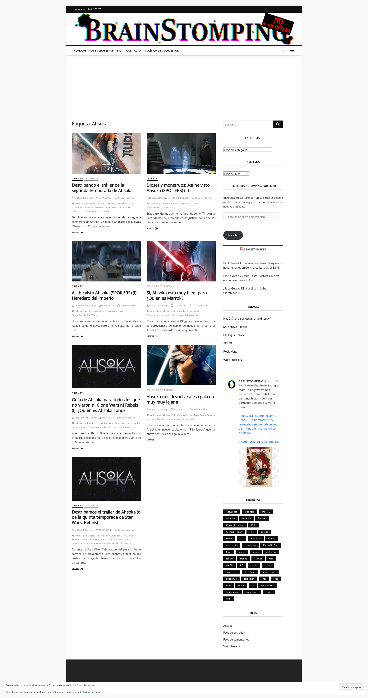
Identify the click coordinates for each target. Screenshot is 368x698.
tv (173, 207)
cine (251, 531)
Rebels (157, 207)
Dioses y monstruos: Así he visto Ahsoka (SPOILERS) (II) (178, 187)
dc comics (256, 538)
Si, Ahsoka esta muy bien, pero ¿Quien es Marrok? (177, 295)
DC (241, 538)
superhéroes (269, 571)
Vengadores (267, 585)
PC (241, 565)
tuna (228, 585)
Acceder (228, 625)
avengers (249, 511)
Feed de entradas (234, 632)
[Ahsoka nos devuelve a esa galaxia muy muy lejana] (181, 365)
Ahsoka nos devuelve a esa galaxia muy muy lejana (180, 399)
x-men (268, 591)
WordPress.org (232, 359)
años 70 (266, 511)
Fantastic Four (270, 545)
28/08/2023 (107, 417)
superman (231, 578)
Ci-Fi (107, 203)
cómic (229, 538)
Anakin (100, 203)
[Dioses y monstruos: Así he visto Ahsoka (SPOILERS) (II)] (181, 153)
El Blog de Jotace (234, 335)
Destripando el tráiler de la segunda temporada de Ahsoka (102, 187)
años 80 (230, 518)
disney (96, 539)
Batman (262, 518)
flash (228, 551)
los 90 (229, 558)
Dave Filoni (102, 423)
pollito (254, 565)
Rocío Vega (230, 351)
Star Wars (86, 211)
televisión (190, 315)
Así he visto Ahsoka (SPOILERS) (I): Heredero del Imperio (104, 295)
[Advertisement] (184, 84)
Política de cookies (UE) (162, 50)
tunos (241, 585)
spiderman (231, 571)
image (256, 551)
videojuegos (232, 591)
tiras (276, 578)
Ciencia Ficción (119, 203)
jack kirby (271, 551)
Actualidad (81, 203)
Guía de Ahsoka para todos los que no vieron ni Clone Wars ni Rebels (106, 425)
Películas (153, 286)
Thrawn (124, 543)
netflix (229, 565)
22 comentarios (200, 305)
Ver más (81, 232)
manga (243, 558)
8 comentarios (127, 417)
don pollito (231, 545)
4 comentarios (199, 409)
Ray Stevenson (99, 207)
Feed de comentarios (236, 639)
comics (264, 531)
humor (241, 551)
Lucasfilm (117, 427)
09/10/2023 (107, 305)
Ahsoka (91, 203)
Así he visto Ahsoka (169, 203)
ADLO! (227, 343)
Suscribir (233, 235)
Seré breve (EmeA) (235, 326)
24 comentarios (125, 197)
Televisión (91, 178)
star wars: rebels (100, 211)
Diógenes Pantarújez (160, 197)
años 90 (246, 518)
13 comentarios (202, 197)
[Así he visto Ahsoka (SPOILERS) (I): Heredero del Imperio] (106, 261)
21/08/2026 (105, 197)
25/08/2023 (179, 409)
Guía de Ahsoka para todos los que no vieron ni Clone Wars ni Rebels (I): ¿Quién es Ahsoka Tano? (106, 405)
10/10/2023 (182, 197)
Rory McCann (115, 207)
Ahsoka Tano (103, 535)
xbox (228, 598)
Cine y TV (77, 178)
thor (264, 578)
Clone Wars (185, 203)
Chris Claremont (235, 525)
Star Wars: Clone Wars (89, 543)
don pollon (250, 545)
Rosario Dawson (117, 539)
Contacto (133, 50)
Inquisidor (159, 315)
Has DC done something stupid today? (247, 318)
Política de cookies (92, 692)
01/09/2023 (179, 305)
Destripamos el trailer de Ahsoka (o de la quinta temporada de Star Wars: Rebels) (106, 517)
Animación (90, 423)
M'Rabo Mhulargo (83, 197)
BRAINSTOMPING (255, 249)
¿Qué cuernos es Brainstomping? (98, 50)
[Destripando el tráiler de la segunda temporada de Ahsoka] (106, 153)
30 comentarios (125, 529)
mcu (271, 558)
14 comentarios (128, 305)
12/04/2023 (105, 529)
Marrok (169, 315)
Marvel (258, 558)
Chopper (115, 535)
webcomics (252, 591)
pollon (268, 565)
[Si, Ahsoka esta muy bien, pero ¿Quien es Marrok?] (181, 261)
